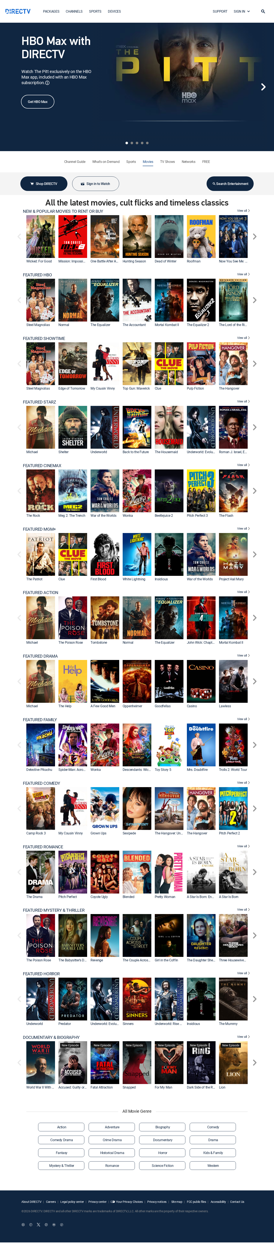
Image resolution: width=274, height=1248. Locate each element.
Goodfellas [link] (163, 706)
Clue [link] (158, 388)
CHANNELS (74, 11)
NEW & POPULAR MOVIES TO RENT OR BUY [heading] (63, 211)
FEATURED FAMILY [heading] (40, 719)
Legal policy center (72, 1202)
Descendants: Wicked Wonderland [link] (147, 769)
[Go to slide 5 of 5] (147, 143)
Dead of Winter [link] (165, 261)
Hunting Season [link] (134, 261)
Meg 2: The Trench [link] (71, 515)
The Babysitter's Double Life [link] (78, 960)
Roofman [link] (194, 261)
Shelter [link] (63, 452)
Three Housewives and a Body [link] (241, 960)
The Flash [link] (226, 515)
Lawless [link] (225, 706)
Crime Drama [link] (112, 1140)
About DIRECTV (31, 1202)
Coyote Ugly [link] (99, 896)
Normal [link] (63, 324)
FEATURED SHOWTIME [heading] (44, 338)
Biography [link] (162, 1127)
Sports (131, 161)
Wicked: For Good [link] (39, 261)
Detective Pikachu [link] (39, 769)
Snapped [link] (129, 1087)
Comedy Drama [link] (61, 1140)
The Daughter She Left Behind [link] (208, 960)
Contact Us (237, 1202)
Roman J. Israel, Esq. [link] (234, 452)
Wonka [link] (128, 515)
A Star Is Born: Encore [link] (202, 896)
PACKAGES (51, 11)
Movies (148, 161)
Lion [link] (222, 1087)
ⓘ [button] (47, 83)
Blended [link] (128, 896)
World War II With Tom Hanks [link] (47, 1087)
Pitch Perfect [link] (67, 896)
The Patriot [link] (34, 579)
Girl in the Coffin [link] (166, 960)
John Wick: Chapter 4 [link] (202, 642)
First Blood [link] (98, 579)
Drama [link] (213, 1140)
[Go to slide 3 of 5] (137, 143)
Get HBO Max (38, 101)
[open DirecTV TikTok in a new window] (61, 1224)
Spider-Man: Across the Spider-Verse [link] (84, 769)
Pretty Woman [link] (165, 896)
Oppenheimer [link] (132, 706)
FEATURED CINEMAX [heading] (42, 465)
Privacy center (97, 1202)
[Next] (263, 86)
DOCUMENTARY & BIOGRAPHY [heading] (51, 1037)
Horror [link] (162, 1152)
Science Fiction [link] (162, 1165)
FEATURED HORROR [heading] (41, 974)
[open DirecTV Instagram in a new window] (46, 1224)
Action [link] (61, 1127)
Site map (176, 1202)
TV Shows (167, 161)
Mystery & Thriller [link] (61, 1165)
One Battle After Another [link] (108, 261)
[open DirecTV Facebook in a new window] (31, 1224)
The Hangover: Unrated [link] (171, 833)
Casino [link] (192, 706)
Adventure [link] (112, 1127)
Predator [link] (64, 1023)
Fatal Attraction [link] (102, 1087)
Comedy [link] (213, 1127)
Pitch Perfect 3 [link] (197, 515)
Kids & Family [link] (213, 1152)
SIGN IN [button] (239, 11)
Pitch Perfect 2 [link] (229, 833)
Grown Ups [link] (98, 833)
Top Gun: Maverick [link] (136, 388)
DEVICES (114, 11)
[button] (263, 11)
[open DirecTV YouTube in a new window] (54, 1224)
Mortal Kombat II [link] (167, 324)
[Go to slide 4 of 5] (142, 143)
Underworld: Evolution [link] (202, 452)
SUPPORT (220, 11)
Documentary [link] (163, 1140)
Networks (188, 161)
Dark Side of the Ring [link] (202, 1087)
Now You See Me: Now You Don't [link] (242, 261)
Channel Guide (74, 161)
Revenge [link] (97, 960)
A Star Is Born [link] (229, 896)
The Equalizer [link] (100, 324)
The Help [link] (64, 706)
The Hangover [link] (229, 388)
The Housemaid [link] (166, 452)
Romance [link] (112, 1165)
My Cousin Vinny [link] (103, 388)
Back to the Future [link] (136, 452)
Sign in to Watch (98, 183)
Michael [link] (32, 452)
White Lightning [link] (134, 579)
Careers (50, 1202)
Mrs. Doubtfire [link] (197, 769)
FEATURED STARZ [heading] (39, 402)
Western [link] (213, 1165)
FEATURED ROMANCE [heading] (43, 847)
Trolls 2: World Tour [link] (233, 769)
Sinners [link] (128, 1023)
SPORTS (95, 11)
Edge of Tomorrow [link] (71, 388)
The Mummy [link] (228, 1023)
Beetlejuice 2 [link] (164, 515)
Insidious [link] (161, 579)
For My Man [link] (163, 1087)
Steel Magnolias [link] (38, 324)
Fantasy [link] (61, 1152)
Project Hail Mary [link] (231, 579)
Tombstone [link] (99, 642)
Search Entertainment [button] (232, 183)
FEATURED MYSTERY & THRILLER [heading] (53, 910)
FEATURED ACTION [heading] (40, 592)
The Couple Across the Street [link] (143, 960)
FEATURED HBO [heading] (37, 275)
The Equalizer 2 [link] (198, 324)
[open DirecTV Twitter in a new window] (38, 1224)
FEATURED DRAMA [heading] (40, 656)
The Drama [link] (34, 896)
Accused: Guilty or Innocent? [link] (78, 1087)
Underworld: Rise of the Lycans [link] (177, 1023)
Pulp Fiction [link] (195, 388)
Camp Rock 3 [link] (36, 833)
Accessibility (218, 1202)
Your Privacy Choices (129, 1202)
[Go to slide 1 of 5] (126, 143)
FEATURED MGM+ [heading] (39, 529)
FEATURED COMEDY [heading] (41, 783)
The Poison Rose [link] (70, 642)
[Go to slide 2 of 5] (132, 143)
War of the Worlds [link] (103, 515)
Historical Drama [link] (112, 1152)
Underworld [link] (99, 452)
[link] (40, 236)
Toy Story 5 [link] (163, 769)
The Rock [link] (33, 515)
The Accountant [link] (134, 324)
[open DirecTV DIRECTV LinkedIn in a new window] (23, 1224)
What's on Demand (106, 161)
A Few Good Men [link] (103, 706)
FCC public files (196, 1202)
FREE (206, 161)
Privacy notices (157, 1202)
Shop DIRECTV (46, 183)
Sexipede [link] (129, 833)
